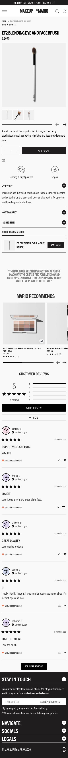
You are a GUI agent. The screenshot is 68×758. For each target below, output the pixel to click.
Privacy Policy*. (41, 708)
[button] (41, 341)
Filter (36, 417)
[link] (9, 24)
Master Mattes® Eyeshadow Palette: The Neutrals (22, 349)
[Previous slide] (58, 362)
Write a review (34, 408)
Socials (10, 731)
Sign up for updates (50, 701)
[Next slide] (64, 362)
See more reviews (34, 666)
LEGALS (9, 739)
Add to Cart (44, 150)
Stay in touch (16, 679)
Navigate (11, 723)
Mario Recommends (13, 232)
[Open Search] (57, 11)
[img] (19, 432)
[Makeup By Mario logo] (34, 11)
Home (4, 20)
